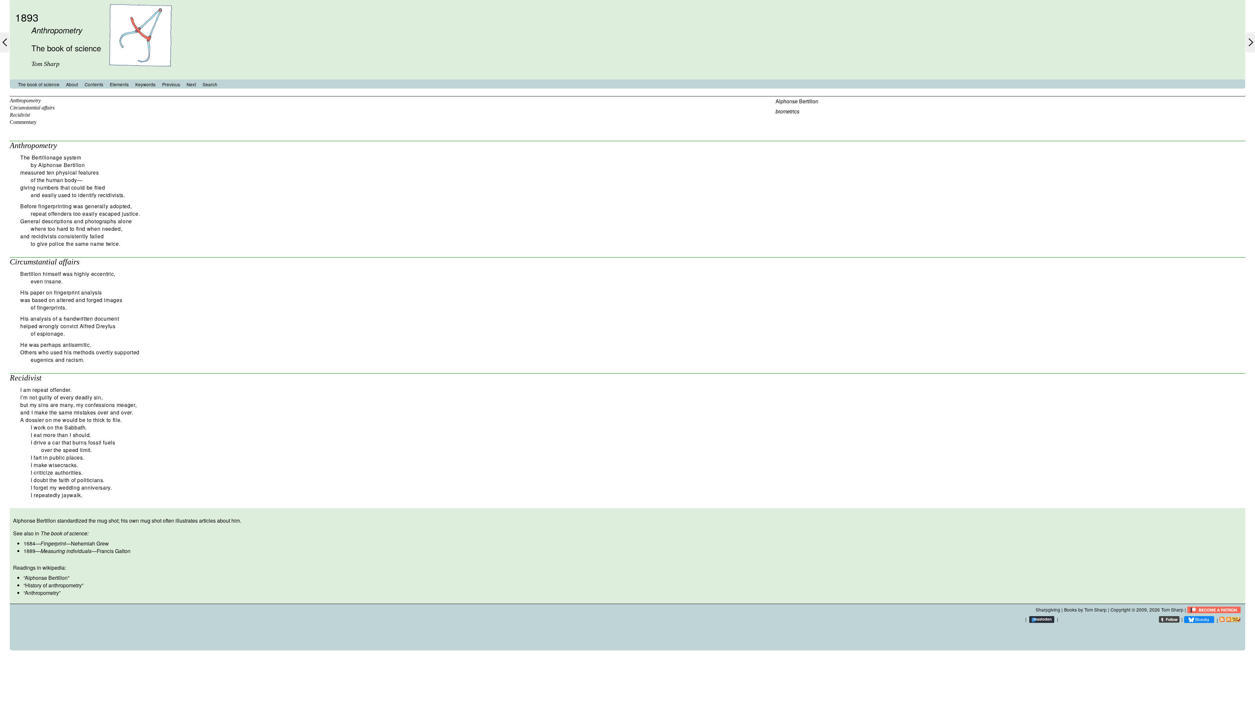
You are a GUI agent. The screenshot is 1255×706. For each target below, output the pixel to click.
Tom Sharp (1172, 609)
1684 (29, 543)
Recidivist (20, 115)
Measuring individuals (66, 551)
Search (210, 84)
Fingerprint (53, 543)
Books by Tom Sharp (1085, 609)
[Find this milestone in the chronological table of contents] (140, 73)
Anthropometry (25, 100)
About (72, 84)
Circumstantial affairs (32, 107)
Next (191, 84)
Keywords (145, 84)
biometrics (787, 111)
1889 (29, 551)
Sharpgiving (1048, 609)
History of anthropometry (53, 585)
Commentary (23, 122)
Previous (171, 84)
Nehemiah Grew (90, 543)
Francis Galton (113, 551)
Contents (94, 84)
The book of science (38, 84)
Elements (119, 84)
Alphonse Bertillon (797, 101)
